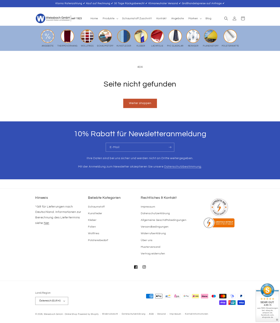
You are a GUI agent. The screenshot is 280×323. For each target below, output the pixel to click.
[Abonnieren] (170, 147)
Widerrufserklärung (153, 233)
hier (46, 222)
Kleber (92, 220)
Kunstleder (95, 213)
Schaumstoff (96, 206)
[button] (110, 18)
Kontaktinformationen (196, 314)
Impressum (148, 206)
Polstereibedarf (98, 240)
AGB (151, 314)
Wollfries (93, 233)
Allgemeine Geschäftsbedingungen (163, 220)
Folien (92, 226)
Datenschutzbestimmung (182, 166)
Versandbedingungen (155, 226)
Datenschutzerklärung (155, 213)
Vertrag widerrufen (153, 253)
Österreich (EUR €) (50, 300)
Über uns (147, 240)
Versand (161, 314)
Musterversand (150, 247)
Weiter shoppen (140, 103)
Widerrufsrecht (110, 314)
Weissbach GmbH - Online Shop (60, 314)
